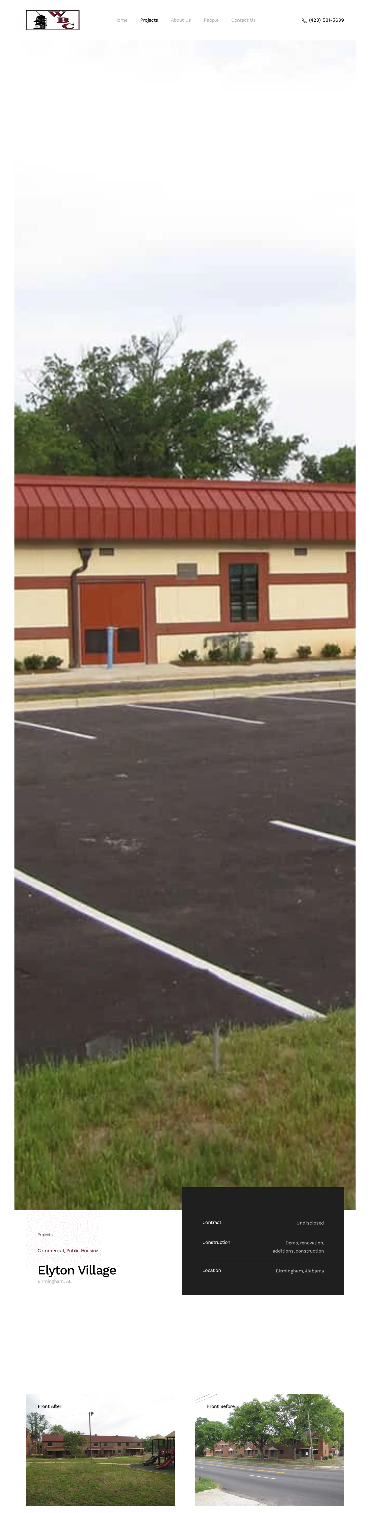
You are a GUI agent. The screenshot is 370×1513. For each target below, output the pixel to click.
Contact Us (243, 20)
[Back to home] (52, 20)
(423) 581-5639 (325, 20)
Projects (149, 20)
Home (121, 20)
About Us (181, 20)
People (211, 20)
